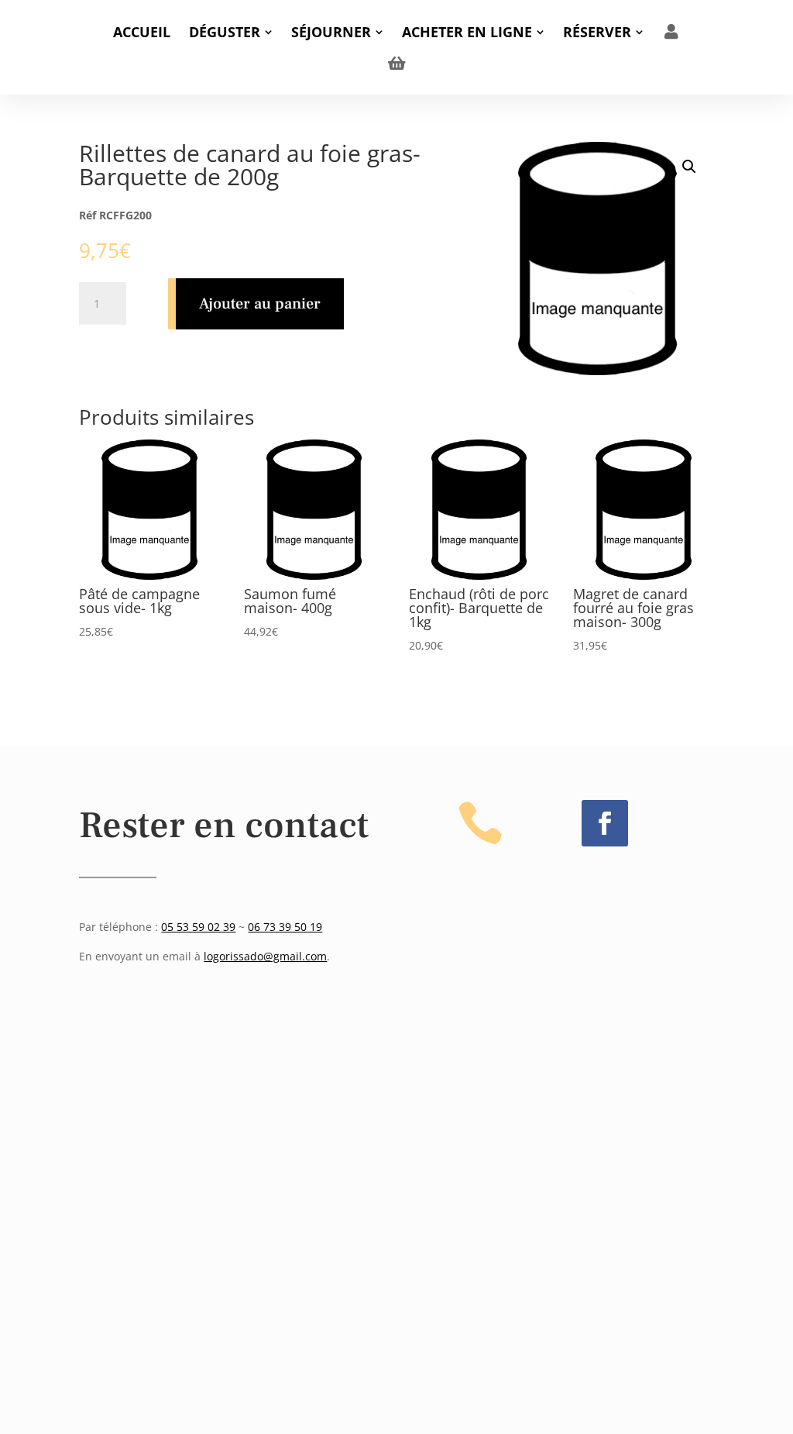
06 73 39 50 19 (285, 926)
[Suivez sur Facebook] (605, 823)
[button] (689, 167)
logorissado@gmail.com (265, 956)
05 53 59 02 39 (198, 926)
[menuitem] (142, 32)
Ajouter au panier (260, 304)
